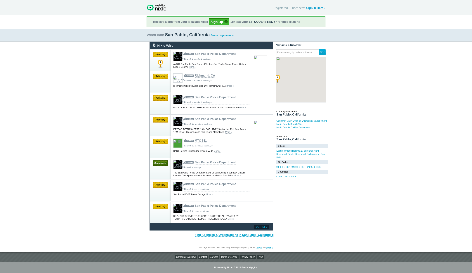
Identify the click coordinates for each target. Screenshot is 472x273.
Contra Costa (283, 176)
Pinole (291, 154)
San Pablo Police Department (215, 53)
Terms (259, 247)
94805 (310, 167)
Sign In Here (314, 8)
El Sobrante (307, 151)
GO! (322, 52)
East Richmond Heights (288, 151)
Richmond (300, 154)
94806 (317, 167)
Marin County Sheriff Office (289, 124)
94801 (287, 167)
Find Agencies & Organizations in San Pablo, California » (234, 234)
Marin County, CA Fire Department (293, 127)
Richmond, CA (205, 75)
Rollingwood (313, 154)
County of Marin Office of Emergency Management (301, 121)
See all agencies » (222, 35)
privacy (269, 247)
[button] (277, 78)
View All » (261, 227)
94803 (294, 167)
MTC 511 (201, 140)
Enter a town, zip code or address (294, 52)
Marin (293, 176)
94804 (302, 167)
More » (192, 67)
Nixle (156, 7)
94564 (279, 167)
